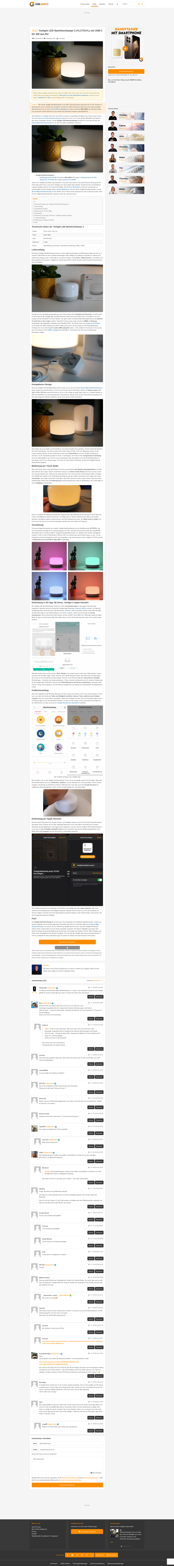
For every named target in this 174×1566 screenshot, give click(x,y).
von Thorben (61, 38)
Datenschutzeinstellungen (115, 1563)
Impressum (53, 1563)
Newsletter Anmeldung (126, 71)
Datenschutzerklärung (69, 1478)
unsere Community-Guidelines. (71, 1480)
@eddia (47, 1171)
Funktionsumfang (39, 218)
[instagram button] (77, 1555)
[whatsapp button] (87, 1555)
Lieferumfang (38, 206)
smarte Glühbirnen (62, 189)
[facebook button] (67, 1555)
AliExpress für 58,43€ (47, 179)
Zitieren (91, 997)
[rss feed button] (92, 1555)
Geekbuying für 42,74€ (88, 177)
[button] (121, 1546)
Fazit (35, 222)
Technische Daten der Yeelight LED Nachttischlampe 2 (51, 204)
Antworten (99, 997)
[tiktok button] (82, 1555)
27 (38, 38)
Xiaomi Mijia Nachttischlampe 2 (42, 123)
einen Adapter (95, 323)
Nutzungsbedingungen (91, 1478)
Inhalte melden (65, 1563)
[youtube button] (72, 1555)
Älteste (101, 980)
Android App (112, 1555)
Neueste (95, 980)
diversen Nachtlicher (73, 187)
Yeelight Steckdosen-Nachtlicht (68, 703)
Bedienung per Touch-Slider (43, 211)
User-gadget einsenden (87, 1531)
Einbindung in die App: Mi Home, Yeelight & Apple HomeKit (53, 215)
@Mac (47, 1029)
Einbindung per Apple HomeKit (44, 220)
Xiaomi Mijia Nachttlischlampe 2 (91, 388)
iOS (49, 97)
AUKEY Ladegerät (53, 330)
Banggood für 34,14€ (49, 177)
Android (41, 97)
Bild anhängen (96, 1473)
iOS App (101, 1555)
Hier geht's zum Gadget (67, 942)
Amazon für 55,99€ (69, 179)
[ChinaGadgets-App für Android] (54, 1003)
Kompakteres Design (41, 208)
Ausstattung (38, 213)
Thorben (46, 965)
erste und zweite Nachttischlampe (49, 118)
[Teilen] (67, 947)
